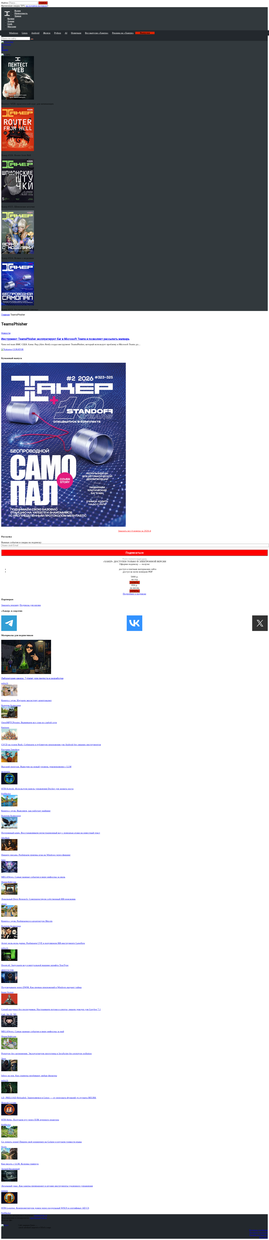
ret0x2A (4, 683)
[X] (260, 623)
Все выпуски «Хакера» (96, 33)
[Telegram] (9, 623)
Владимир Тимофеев (10, 749)
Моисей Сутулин (8, 1102)
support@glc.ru (40, 1215)
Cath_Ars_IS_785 (8, 1014)
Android (35, 33)
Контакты (263, 1237)
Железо (46, 33)
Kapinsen (5, 727)
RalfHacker (6, 793)
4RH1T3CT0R (7, 970)
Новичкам (76, 33)
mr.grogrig (5, 771)
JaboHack (5, 838)
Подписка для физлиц (258, 1230)
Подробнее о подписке (134, 594)
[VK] (134, 623)
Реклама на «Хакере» (123, 33)
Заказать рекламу (10, 605)
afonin (4, 904)
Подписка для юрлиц (30, 605)
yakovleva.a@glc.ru (38, 1218)
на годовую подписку (36, 6)
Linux (25, 33)
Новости (5, 333)
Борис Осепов (7, 992)
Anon (3, 1058)
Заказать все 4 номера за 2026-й (134, 531)
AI (66, 33)
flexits (4, 1147)
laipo (3, 860)
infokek (4, 1191)
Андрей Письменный (10, 1169)
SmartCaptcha (141, 559)
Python (57, 33)
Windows (13, 33)
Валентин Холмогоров (11, 705)
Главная (5, 314)
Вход (265, 4)
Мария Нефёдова (8, 882)
